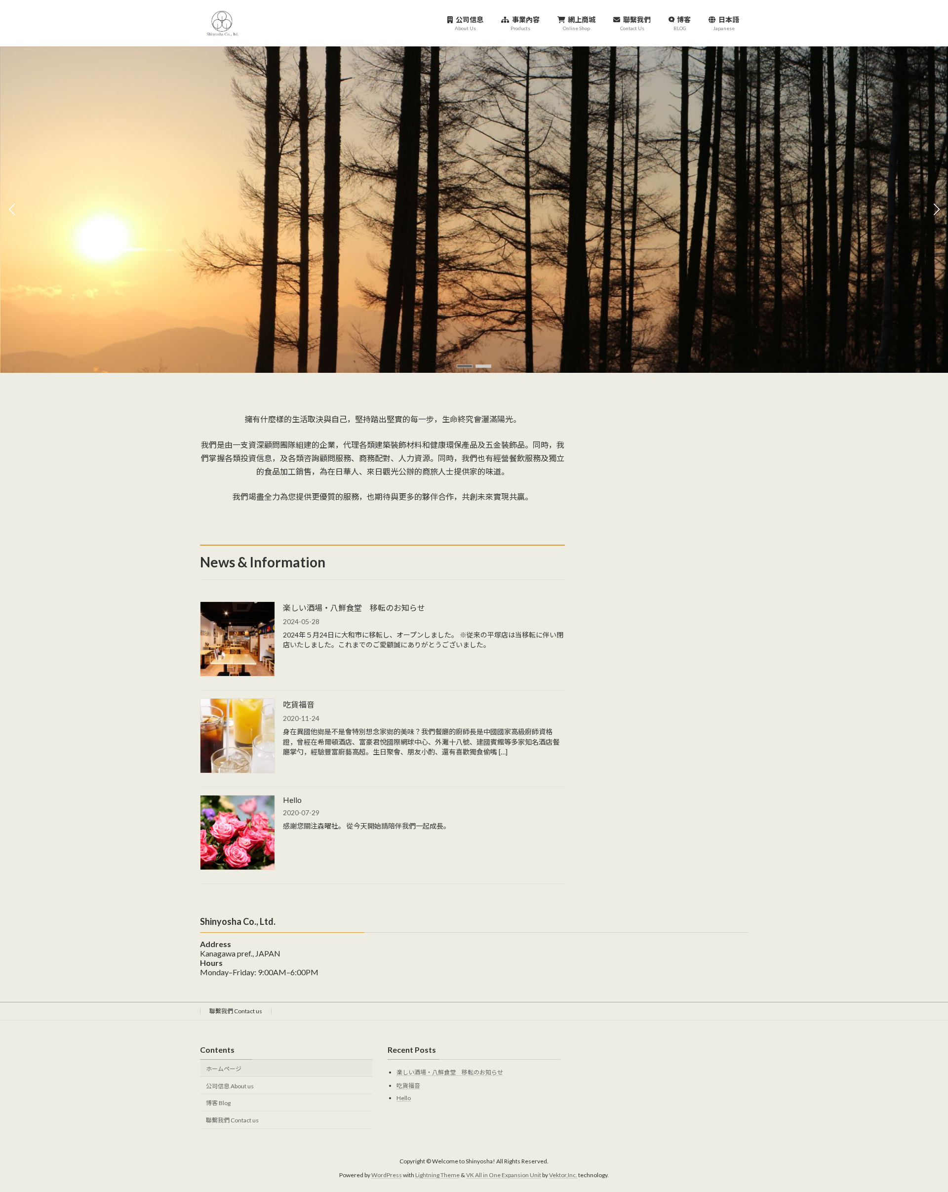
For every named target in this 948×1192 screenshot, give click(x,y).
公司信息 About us (230, 1085)
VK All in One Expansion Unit (503, 1175)
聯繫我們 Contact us (235, 1011)
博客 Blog (218, 1103)
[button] (464, 366)
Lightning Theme (437, 1175)
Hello (292, 799)
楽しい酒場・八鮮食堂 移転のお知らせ (354, 607)
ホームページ (223, 1068)
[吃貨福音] (237, 736)
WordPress (386, 1175)
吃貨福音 (299, 704)
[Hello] (237, 833)
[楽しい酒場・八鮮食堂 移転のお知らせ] (237, 639)
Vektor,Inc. (563, 1175)
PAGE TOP (917, 1147)
